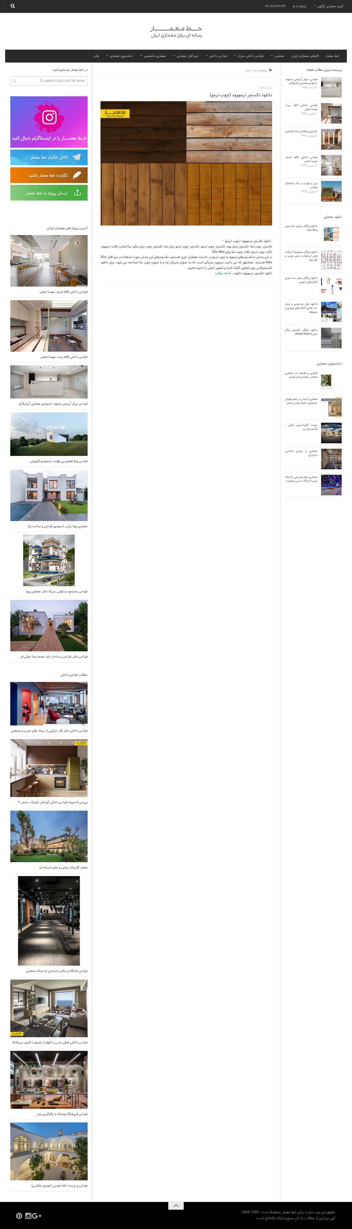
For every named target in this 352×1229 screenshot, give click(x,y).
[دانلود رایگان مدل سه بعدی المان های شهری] (331, 286)
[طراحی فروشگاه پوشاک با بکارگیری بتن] (49, 1080)
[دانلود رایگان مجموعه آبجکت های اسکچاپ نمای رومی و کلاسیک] (331, 260)
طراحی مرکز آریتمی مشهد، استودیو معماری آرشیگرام (53, 404)
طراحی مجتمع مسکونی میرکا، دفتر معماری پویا (57, 591)
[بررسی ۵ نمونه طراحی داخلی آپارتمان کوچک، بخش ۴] (49, 768)
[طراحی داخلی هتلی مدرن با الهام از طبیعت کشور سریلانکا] (49, 1008)
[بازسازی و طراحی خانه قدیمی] (331, 139)
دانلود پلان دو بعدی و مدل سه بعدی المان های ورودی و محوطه (301, 308)
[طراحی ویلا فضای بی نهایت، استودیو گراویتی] (49, 434)
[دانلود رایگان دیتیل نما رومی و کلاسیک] (331, 234)
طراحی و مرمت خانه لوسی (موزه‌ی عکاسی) (59, 1186)
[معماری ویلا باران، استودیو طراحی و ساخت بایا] (49, 495)
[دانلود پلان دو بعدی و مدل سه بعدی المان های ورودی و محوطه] (331, 312)
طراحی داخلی (218, 56)
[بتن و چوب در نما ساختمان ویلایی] (331, 191)
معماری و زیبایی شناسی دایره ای (301, 453)
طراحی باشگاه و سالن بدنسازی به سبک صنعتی (57, 971)
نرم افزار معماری (187, 56)
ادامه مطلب (223, 273)
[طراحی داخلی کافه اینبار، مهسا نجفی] (49, 261)
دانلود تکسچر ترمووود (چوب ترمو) (241, 95)
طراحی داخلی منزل (251, 56)
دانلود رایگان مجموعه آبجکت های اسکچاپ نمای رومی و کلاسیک (301, 256)
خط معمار (332, 56)
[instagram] (28, 1215)
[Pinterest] (19, 1215)
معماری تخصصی (155, 56)
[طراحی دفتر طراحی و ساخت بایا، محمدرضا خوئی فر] (49, 625)
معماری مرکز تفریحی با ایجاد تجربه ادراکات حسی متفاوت (301, 479)
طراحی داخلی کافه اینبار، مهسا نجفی (64, 292)
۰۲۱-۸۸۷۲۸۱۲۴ (275, 6)
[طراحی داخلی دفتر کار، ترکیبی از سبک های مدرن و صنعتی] (49, 703)
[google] (37, 1215)
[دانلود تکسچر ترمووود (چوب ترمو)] (186, 163)
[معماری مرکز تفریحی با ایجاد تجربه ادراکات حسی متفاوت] (331, 485)
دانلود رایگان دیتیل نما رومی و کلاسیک (301, 228)
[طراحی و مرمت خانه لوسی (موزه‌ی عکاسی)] (49, 1151)
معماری (279, 56)
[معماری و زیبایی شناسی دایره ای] (331, 459)
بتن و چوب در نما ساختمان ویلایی (301, 185)
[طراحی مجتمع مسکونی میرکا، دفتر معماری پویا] (49, 560)
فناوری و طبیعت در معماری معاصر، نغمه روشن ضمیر (301, 375)
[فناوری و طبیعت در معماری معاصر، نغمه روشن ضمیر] (331, 381)
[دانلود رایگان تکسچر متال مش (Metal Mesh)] (331, 338)
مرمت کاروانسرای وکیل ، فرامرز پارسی (301, 427)
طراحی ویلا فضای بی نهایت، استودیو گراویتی (59, 461)
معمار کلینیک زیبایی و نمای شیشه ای (63, 867)
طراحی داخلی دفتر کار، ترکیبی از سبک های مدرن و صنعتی (49, 731)
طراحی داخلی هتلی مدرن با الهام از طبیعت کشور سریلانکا (50, 1042)
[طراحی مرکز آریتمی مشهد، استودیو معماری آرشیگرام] (49, 382)
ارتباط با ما (299, 6)
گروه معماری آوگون (330, 6)
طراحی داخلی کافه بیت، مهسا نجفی (64, 357)
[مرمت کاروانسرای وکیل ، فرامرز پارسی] (331, 433)
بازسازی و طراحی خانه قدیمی (301, 131)
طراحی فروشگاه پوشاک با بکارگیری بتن (62, 1114)
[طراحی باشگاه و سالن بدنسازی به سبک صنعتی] (49, 921)
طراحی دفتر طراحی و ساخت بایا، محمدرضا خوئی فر (54, 657)
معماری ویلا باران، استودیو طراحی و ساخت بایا (58, 526)
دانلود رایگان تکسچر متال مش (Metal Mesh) (301, 332)
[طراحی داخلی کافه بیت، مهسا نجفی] (49, 326)
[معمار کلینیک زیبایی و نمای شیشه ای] (49, 836)
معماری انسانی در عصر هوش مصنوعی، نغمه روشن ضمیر (301, 401)
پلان (96, 56)
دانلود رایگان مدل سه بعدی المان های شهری (301, 280)
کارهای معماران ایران (305, 56)
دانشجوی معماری (121, 56)
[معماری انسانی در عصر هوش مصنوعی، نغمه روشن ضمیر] (331, 407)
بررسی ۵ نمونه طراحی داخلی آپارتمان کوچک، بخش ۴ (53, 802)
